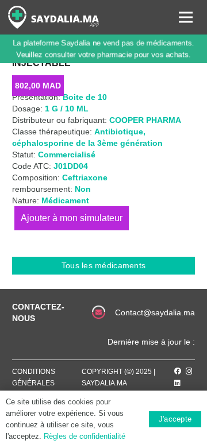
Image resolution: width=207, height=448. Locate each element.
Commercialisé (66, 154)
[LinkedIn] (177, 383)
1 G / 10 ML (67, 108)
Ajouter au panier (71, 218)
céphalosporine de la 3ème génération (87, 143)
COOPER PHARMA (145, 120)
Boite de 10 (85, 97)
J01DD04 (70, 166)
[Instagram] (189, 371)
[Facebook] (177, 371)
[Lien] (53, 17)
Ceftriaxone (85, 177)
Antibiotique (118, 131)
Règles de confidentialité (84, 436)
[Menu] (185, 17)
